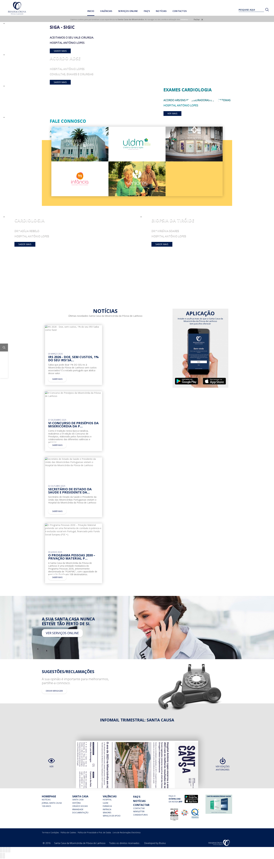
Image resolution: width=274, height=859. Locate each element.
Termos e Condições (50, 832)
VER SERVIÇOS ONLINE (62, 633)
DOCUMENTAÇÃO (80, 812)
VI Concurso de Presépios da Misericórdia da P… (73, 424)
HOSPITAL (107, 799)
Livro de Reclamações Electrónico (126, 832)
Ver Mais (172, 113)
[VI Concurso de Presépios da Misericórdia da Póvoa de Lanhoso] (73, 394)
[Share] (4, 849)
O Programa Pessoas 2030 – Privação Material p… (71, 556)
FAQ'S (136, 796)
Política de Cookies (68, 832)
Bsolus (162, 843)
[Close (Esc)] (1, 849)
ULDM (105, 803)
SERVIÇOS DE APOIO (112, 815)
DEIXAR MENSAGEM (54, 691)
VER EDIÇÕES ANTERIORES (223, 768)
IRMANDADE (77, 809)
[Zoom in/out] (9, 849)
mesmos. (184, 19)
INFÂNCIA (107, 809)
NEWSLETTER (138, 811)
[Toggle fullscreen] (6, 849)
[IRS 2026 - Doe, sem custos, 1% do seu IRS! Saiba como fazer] (73, 328)
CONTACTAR (139, 808)
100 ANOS (46, 806)
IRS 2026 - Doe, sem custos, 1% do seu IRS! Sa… (73, 358)
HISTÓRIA (76, 803)
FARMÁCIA (107, 806)
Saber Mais (24, 244)
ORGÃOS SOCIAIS (80, 806)
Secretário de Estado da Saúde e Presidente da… (70, 490)
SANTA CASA (78, 799)
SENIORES (107, 812)
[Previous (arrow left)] (1, 855)
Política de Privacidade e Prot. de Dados (94, 832)
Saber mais (57, 379)
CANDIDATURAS (140, 814)
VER (51, 766)
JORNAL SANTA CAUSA (52, 803)
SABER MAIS (60, 50)
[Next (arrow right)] (4, 855)
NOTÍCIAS (46, 799)
